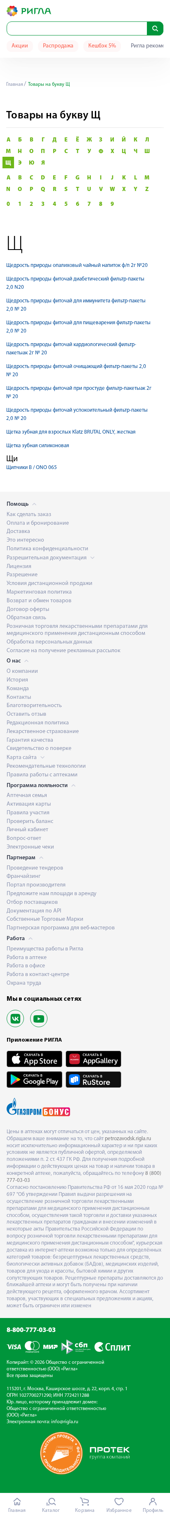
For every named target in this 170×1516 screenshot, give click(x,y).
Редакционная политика (38, 723)
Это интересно (25, 540)
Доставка (18, 531)
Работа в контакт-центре (38, 974)
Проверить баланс (30, 821)
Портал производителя (36, 885)
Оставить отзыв (26, 714)
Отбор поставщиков (32, 902)
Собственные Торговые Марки (45, 919)
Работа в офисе (26, 966)
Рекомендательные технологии (46, 766)
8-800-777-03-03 (31, 1330)
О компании (22, 671)
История (17, 680)
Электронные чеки (30, 847)
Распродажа (58, 46)
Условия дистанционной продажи (49, 583)
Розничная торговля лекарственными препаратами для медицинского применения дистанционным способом (77, 630)
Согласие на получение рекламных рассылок (63, 651)
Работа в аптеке (27, 958)
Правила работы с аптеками (42, 775)
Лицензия (19, 566)
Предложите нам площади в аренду (52, 894)
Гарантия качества (30, 740)
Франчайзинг (23, 876)
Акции (20, 46)
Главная (14, 84)
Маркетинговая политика (39, 592)
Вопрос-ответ (24, 838)
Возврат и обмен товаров (39, 601)
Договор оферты (28, 609)
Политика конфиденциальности (47, 549)
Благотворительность (34, 706)
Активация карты (29, 804)
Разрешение (22, 575)
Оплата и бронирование (38, 523)
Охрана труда (24, 983)
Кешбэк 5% (102, 46)
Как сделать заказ (29, 515)
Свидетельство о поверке (39, 748)
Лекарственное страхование (43, 732)
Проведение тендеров (35, 868)
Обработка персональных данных (49, 642)
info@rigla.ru (64, 1421)
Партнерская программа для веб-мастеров (61, 928)
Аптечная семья (27, 795)
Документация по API (34, 911)
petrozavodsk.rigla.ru (128, 1138)
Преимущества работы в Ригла (45, 949)
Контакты (19, 697)
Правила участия (28, 813)
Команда (18, 689)
